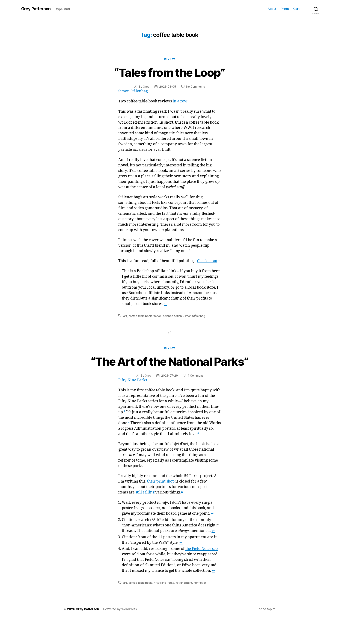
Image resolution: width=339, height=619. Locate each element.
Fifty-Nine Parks (132, 380)
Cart (296, 9)
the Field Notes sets (201, 548)
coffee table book (140, 316)
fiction (157, 316)
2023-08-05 (167, 86)
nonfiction (200, 582)
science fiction (172, 316)
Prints (285, 9)
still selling (144, 492)
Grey (146, 86)
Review (169, 59)
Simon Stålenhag (133, 91)
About (271, 9)
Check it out (207, 261)
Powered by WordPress (120, 609)
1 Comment (195, 375)
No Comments (195, 86)
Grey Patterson (35, 9)
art (125, 316)
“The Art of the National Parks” (169, 361)
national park (184, 582)
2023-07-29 (169, 375)
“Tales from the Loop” (169, 72)
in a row (180, 101)
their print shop (161, 481)
